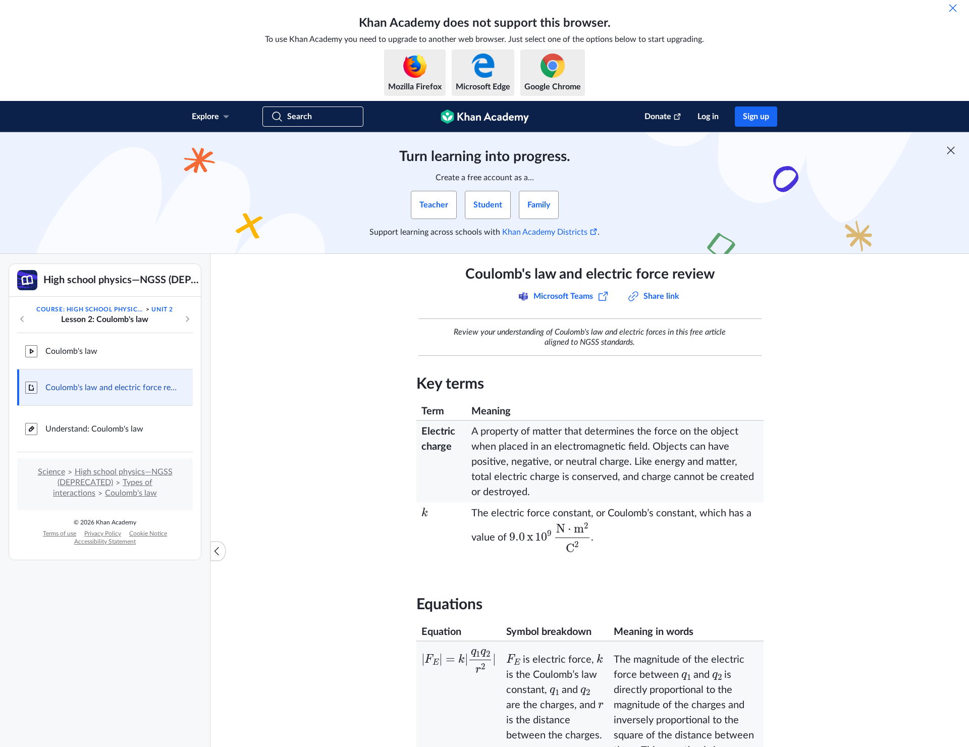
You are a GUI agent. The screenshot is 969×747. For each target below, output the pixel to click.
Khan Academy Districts (544, 232)
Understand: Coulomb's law (94, 429)
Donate (657, 117)
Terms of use (59, 533)
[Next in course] (187, 319)
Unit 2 (162, 309)
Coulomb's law (71, 351)
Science (51, 472)
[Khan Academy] (485, 116)
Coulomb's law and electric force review (111, 388)
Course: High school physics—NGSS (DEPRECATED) (90, 309)
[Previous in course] (22, 319)
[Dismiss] (953, 8)
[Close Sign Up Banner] (951, 150)
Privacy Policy (102, 533)
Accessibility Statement (105, 542)
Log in (708, 117)
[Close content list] (218, 551)
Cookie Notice (148, 533)
